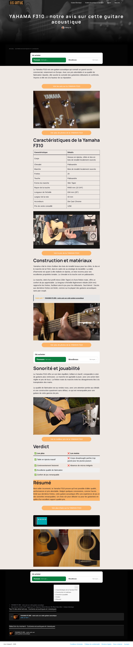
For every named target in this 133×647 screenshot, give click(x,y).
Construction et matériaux (63, 592)
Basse (109, 2)
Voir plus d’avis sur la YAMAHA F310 (66, 508)
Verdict (58, 597)
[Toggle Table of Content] (75, 587)
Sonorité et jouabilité (62, 594)
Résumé (58, 599)
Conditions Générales (76, 644)
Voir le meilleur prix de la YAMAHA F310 (66, 439)
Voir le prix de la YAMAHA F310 (66, 253)
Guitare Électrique (76, 2)
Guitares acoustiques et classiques (27, 48)
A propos (126, 644)
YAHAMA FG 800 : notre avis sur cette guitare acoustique (27, 605)
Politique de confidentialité (92, 644)
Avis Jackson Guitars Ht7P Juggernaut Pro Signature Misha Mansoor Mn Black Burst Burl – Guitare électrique (42, 607)
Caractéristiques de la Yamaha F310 (66, 590)
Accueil (11, 48)
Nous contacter (117, 644)
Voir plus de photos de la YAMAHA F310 (66, 133)
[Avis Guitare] (16, 2)
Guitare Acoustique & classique (94, 2)
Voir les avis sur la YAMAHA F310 (66, 86)
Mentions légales (106, 644)
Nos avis (117, 2)
